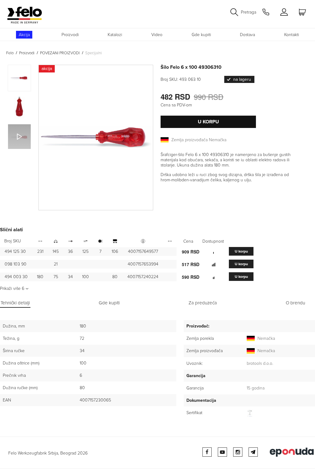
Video (156, 34)
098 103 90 (15, 264)
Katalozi (115, 34)
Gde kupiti (201, 34)
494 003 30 (16, 276)
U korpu (208, 122)
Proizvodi (70, 34)
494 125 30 (15, 251)
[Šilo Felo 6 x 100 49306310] (96, 137)
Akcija (24, 34)
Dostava (247, 34)
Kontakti (291, 34)
